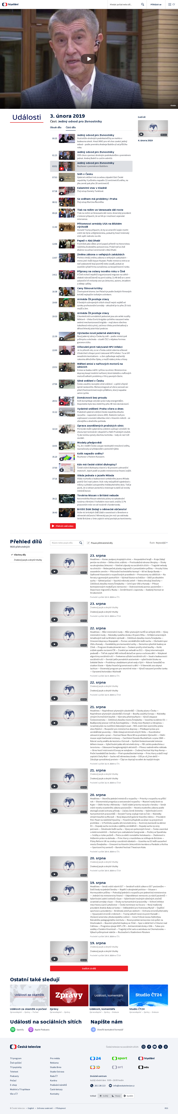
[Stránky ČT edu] (143, 1068)
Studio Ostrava (57, 1071)
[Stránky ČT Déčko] (95, 1068)
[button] (89, 59)
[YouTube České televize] (154, 1047)
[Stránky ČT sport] (119, 1059)
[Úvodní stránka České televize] (25, 1047)
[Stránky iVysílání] (146, 1059)
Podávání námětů (58, 1085)
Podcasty (14, 1076)
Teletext (14, 1071)
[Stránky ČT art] (117, 1068)
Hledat (143, 4)
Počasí (13, 1080)
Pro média (55, 1058)
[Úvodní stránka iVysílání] (13, 4)
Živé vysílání (15, 1062)
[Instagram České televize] (143, 1047)
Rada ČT (54, 1076)
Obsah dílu (55, 127)
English (31, 1108)
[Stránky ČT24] (95, 1059)
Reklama (54, 1062)
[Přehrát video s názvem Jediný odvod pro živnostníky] (89, 59)
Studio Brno (55, 1067)
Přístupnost (61, 1108)
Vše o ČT (14, 1093)
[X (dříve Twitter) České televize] (160, 1047)
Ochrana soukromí (45, 1108)
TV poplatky (16, 1067)
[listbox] (116, 1095)
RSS (166, 1108)
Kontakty (54, 1093)
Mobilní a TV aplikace (20, 1089)
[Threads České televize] (166, 1047)
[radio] (26, 554)
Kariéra (53, 1080)
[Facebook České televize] (149, 1047)
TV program (15, 1058)
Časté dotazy (56, 1089)
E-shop (13, 1085)
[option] (104, 1096)
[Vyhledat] (81, 543)
